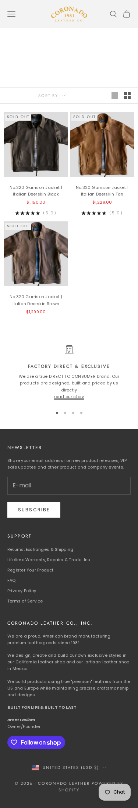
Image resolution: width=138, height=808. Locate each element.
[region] (69, 372)
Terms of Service (25, 601)
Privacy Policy (21, 591)
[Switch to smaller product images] (127, 95)
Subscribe (34, 510)
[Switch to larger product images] (115, 95)
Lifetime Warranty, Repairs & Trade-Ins (48, 560)
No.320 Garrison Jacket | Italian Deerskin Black (36, 190)
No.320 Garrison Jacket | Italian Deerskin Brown (36, 300)
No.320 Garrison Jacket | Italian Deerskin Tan (102, 190)
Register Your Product (30, 570)
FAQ (11, 580)
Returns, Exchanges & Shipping (40, 549)
